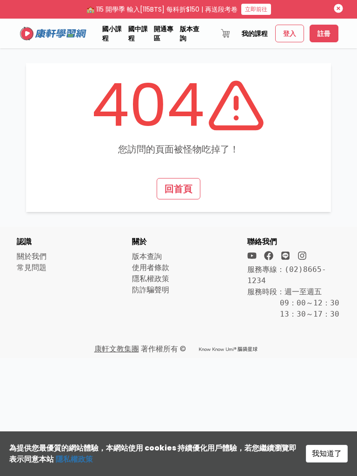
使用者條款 (150, 267)
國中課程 (138, 33)
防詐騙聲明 (150, 289)
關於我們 (31, 256)
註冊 (324, 33)
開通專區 (163, 33)
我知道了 (327, 453)
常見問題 (31, 267)
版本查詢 (189, 33)
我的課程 (255, 33)
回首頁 (178, 188)
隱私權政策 (74, 459)
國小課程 (112, 33)
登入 (289, 33)
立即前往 (256, 9)
